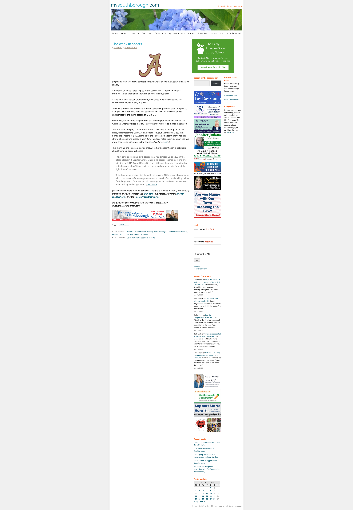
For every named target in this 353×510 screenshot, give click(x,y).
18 (196, 496)
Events (134, 33)
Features (146, 33)
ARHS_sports (124, 225)
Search (216, 83)
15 (211, 493)
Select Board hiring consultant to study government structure (207, 355)
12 (199, 493)
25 (196, 499)
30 (214, 499)
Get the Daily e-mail (230, 33)
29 (211, 499)
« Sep (196, 501)
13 (203, 493)
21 (207, 496)
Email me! (230, 132)
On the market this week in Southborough (204, 449)
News (123, 33)
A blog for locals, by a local (230, 6)
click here (148, 193)
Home (115, 33)
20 (203, 496)
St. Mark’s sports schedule (146, 196)
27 (203, 499)
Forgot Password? (200, 269)
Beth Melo (118, 48)
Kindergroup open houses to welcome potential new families (206, 455)
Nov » (202, 501)
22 (211, 496)
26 (199, 499)
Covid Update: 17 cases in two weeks (141, 238)
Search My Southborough (206, 78)
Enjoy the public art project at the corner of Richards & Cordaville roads (207, 282)
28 (207, 499)
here (167, 141)
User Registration (207, 33)
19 (199, 496)
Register (197, 266)
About (191, 33)
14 (207, 493)
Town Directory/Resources (169, 33)
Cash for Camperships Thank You (203, 316)
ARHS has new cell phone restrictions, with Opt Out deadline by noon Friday (207, 469)
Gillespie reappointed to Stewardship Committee (207, 335)
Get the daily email (231, 99)
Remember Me (203, 253)
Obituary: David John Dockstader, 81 (206, 299)
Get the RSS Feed (230, 95)
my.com (135, 5)
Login (197, 260)
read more (152, 184)
